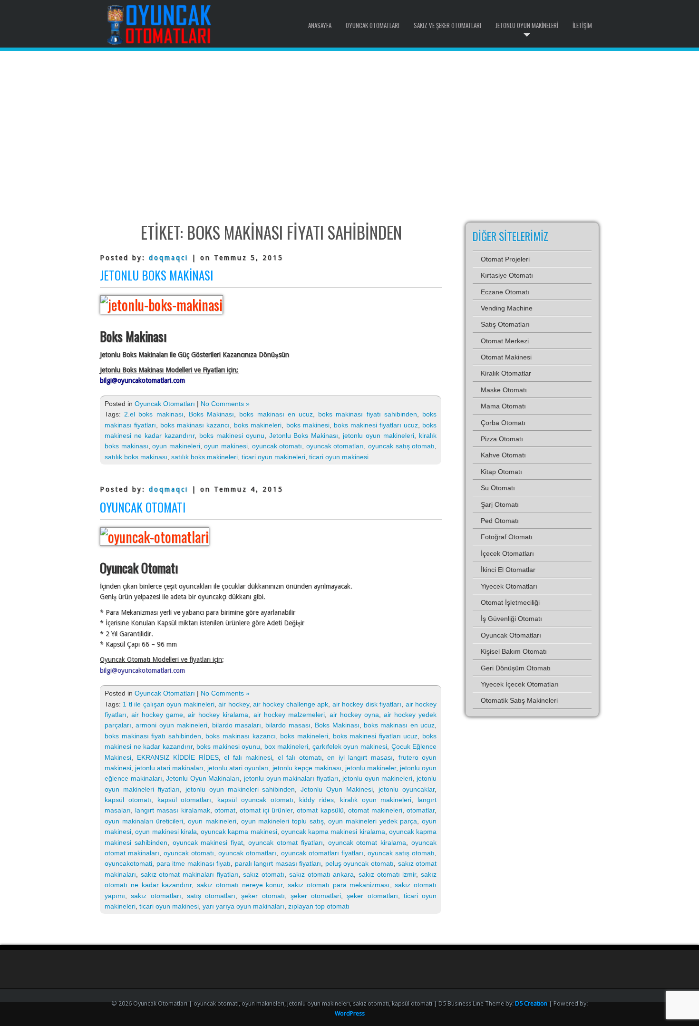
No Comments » (225, 403)
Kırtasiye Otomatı (507, 275)
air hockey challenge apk (290, 704)
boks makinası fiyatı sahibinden (367, 414)
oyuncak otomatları (335, 446)
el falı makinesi (248, 757)
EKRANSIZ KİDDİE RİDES (178, 757)
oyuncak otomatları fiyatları (322, 853)
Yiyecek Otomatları (509, 586)
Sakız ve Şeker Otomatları (447, 25)
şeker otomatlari (316, 896)
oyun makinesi (226, 446)
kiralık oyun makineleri (376, 799)
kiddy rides (316, 799)
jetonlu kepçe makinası (306, 768)
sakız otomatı (263, 874)
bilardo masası (287, 725)
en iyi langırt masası (360, 757)
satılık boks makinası (136, 457)
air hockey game (157, 714)
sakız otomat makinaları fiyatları (190, 874)
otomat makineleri (375, 810)
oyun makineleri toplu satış (282, 821)
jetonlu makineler (370, 768)
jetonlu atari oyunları (238, 768)
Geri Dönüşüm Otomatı (516, 668)
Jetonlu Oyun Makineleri (526, 25)
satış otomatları (211, 896)
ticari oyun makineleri (273, 457)
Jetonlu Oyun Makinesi (337, 789)
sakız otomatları (156, 896)
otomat (224, 810)
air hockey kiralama (218, 714)
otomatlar (421, 810)
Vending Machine (507, 308)
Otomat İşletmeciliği (510, 602)
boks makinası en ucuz (276, 414)
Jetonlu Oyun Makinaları (203, 778)
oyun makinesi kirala (166, 831)
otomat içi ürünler (266, 810)
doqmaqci (168, 257)
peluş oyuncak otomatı (359, 863)
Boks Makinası (211, 414)
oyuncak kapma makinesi (239, 831)
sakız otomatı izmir (387, 874)
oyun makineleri (176, 446)
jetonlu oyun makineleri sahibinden (240, 789)
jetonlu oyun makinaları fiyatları (291, 778)
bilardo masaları (236, 725)
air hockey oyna (354, 714)
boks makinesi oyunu (231, 435)
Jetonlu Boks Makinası (156, 275)
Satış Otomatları (505, 324)
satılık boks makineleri (204, 457)
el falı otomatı (300, 757)
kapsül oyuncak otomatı (255, 799)
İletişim (582, 25)
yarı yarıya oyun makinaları (243, 906)
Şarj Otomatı (500, 504)
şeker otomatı (262, 896)
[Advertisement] (349, 136)
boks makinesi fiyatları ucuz (376, 425)
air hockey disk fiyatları (366, 704)
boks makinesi (308, 425)
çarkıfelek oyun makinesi (349, 746)
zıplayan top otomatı (319, 906)
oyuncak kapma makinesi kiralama (333, 831)
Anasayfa (319, 25)
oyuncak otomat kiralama (367, 842)
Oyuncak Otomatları (372, 25)
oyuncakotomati (128, 863)
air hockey (233, 704)
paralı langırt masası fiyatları (278, 863)
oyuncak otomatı (277, 446)
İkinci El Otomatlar (508, 569)
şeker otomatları (372, 896)
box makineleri (286, 746)
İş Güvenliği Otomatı (511, 618)
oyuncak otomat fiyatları (285, 842)
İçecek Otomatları (507, 553)
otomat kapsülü (320, 810)
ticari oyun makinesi (339, 457)
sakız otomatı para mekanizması (338, 885)
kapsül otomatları (184, 799)
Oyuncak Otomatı (142, 507)
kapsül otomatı (128, 799)
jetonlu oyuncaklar (407, 789)
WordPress (350, 1013)
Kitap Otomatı (501, 471)
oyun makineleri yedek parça (372, 821)
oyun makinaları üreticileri (144, 821)
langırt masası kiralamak (172, 810)
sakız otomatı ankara (321, 874)
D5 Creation (531, 1003)
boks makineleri (258, 425)
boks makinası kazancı (195, 425)
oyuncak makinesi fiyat (208, 842)
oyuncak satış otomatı (401, 446)
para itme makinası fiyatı (193, 863)
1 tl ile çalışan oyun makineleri (168, 704)
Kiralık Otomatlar (506, 373)
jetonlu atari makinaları (169, 768)
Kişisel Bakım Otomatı (514, 651)
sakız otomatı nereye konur (239, 885)
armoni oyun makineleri (171, 725)
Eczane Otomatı (505, 292)
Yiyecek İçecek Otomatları (520, 684)
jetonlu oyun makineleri (378, 435)
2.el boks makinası (153, 414)
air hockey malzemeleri (289, 714)
